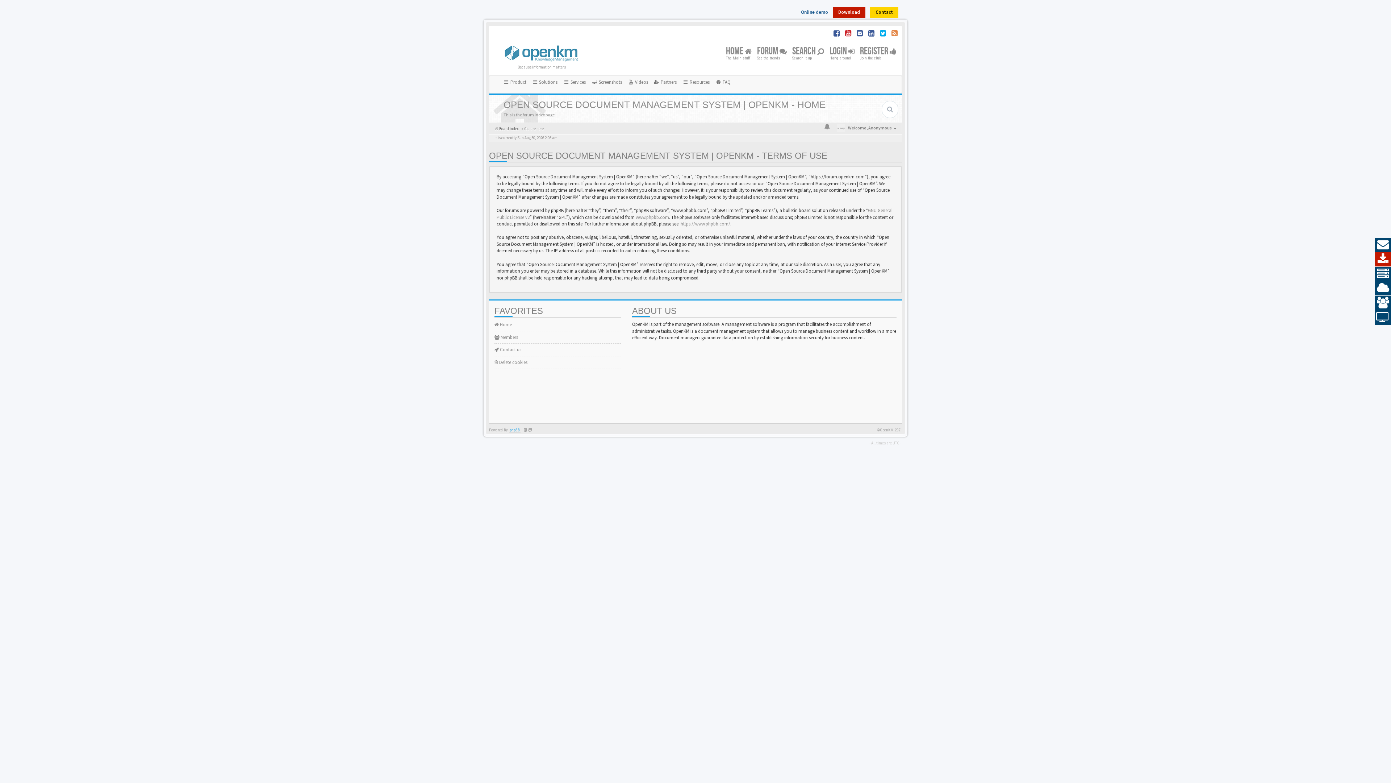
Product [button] (517, 82)
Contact (884, 12)
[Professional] (1383, 274)
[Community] (1383, 303)
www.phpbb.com (652, 217)
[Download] (1383, 259)
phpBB (515, 430)
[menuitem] (607, 82)
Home (735, 52)
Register (875, 52)
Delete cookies (512, 362)
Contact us (510, 350)
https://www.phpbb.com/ (705, 224)
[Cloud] (1383, 288)
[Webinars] (1383, 317)
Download (849, 12)
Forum (768, 52)
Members (509, 337)
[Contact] (1383, 245)
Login (839, 52)
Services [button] (577, 82)
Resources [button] (699, 82)
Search (804, 52)
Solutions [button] (547, 82)
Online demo (814, 12)
